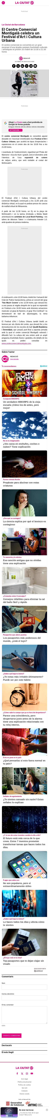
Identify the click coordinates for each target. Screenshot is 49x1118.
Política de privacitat (24, 1082)
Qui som (24, 1088)
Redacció (26, 58)
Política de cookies (24, 1085)
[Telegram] (31, 66)
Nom (3, 983)
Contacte (24, 1091)
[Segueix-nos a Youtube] (32, 1073)
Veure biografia (14, 359)
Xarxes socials (24, 1094)
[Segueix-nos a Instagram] (27, 1073)
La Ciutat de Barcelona (13, 24)
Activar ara (14, 130)
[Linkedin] (22, 66)
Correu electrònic (8, 994)
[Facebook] (14, 66)
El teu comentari (7, 1005)
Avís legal (24, 1079)
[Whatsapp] (26, 66)
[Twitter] (18, 66)
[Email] (35, 66)
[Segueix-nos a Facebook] (17, 1073)
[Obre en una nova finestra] (15, 1104)
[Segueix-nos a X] (22, 1073)
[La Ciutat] (24, 2)
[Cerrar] (47, 1110)
